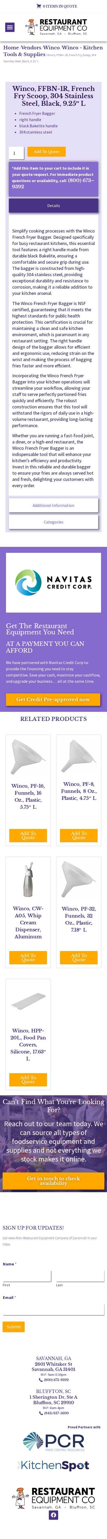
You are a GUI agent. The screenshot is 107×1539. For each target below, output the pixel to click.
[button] (10, 27)
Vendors (31, 48)
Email (9, 1297)
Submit (13, 1327)
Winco (51, 48)
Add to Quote (46, 151)
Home (11, 48)
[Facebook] (53, 1515)
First (6, 1285)
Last (59, 1285)
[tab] (53, 205)
